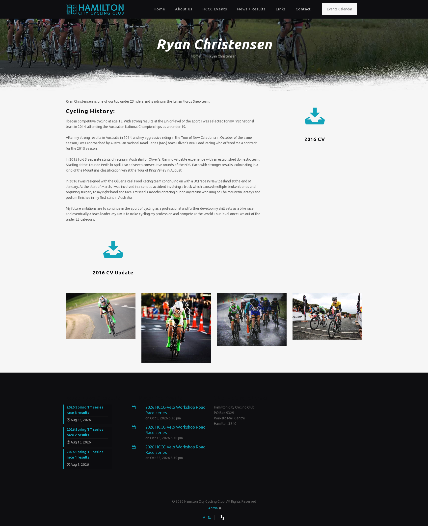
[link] (100, 316)
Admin (213, 508)
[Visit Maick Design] (222, 517)
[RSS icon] (209, 517)
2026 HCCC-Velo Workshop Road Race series (175, 410)
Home (195, 56)
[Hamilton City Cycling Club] (95, 9)
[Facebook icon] (204, 517)
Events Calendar (339, 9)
